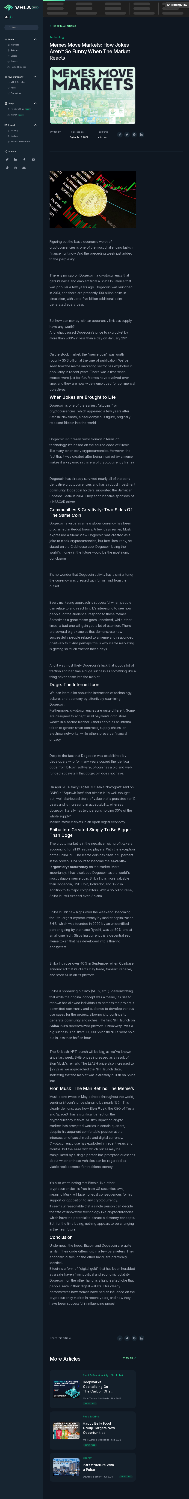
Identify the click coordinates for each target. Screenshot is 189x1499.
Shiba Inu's (59, 1026)
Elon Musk (98, 1108)
